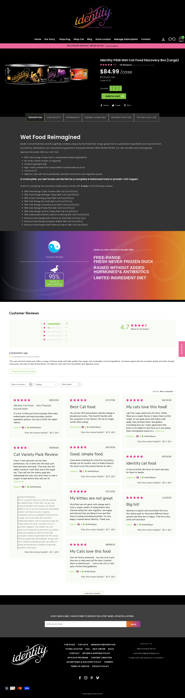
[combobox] (46, 384)
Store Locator (103, 39)
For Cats (83, 644)
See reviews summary (143, 64)
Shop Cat (79, 39)
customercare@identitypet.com (146, 653)
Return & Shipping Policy (96, 653)
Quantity (104, 88)
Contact (145, 39)
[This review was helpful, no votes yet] (51, 432)
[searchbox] (18, 384)
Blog (89, 39)
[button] (182, 349)
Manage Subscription (126, 39)
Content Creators (101, 657)
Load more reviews (92, 593)
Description (35, 117)
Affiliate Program (77, 657)
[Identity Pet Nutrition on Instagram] (85, 677)
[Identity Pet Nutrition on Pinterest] (91, 677)
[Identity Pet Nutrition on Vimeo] (97, 677)
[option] (92, 46)
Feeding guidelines (95, 117)
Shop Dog (64, 39)
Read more (160, 431)
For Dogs (69, 644)
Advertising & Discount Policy (83, 662)
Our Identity (54, 117)
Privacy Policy (100, 666)
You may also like (147, 117)
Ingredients (72, 117)
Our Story (50, 39)
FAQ (87, 649)
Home (38, 39)
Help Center (99, 649)
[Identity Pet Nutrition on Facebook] (80, 677)
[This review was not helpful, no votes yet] (56, 432)
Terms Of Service (80, 666)
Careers (108, 662)
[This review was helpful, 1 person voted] (51, 552)
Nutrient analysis (121, 117)
